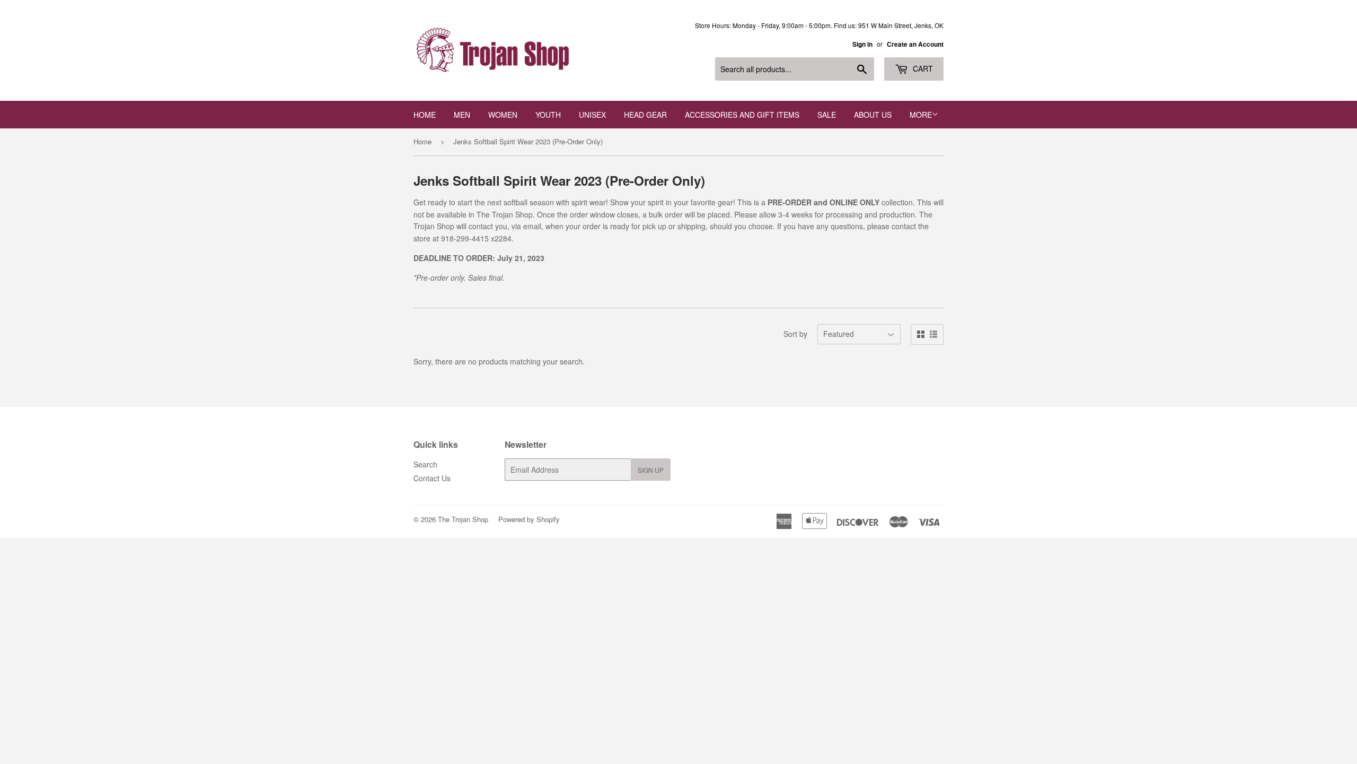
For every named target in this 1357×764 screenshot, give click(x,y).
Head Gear (645, 114)
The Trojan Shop (463, 519)
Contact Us (432, 478)
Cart (922, 68)
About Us (873, 114)
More (921, 114)
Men (462, 114)
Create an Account (915, 44)
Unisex (592, 114)
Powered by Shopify (529, 519)
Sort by (795, 333)
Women (502, 114)
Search (425, 464)
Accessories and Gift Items (742, 114)
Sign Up (651, 469)
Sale (826, 114)
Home (424, 114)
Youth (548, 114)
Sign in (862, 44)
